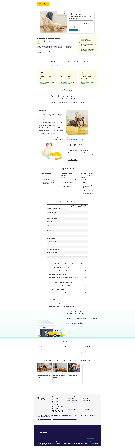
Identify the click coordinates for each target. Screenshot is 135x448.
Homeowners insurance (87, 400)
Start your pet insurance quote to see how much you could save (67, 83)
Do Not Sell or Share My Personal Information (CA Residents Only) (65, 419)
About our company (71, 398)
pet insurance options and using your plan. (75, 139)
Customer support (65, 3)
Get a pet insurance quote (67, 90)
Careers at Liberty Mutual (72, 400)
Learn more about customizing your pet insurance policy (47, 83)
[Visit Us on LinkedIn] (62, 411)
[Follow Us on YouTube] (59, 411)
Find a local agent (73, 3)
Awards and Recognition (72, 409)
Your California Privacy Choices (45, 419)
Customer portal (84, 47)
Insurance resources (86, 409)
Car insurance (85, 398)
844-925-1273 (55, 401)
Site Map (80, 415)
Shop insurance (53, 3)
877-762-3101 (55, 408)
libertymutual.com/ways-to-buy (84, 429)
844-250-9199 (66, 348)
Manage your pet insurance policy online (88, 348)
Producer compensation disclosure (43, 416)
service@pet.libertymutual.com (68, 350)
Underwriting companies (88, 415)
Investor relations (71, 402)
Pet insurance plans (84, 39)
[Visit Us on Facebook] (53, 411)
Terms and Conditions (66, 415)
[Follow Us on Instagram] (56, 411)
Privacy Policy (39, 415)
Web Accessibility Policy (55, 415)
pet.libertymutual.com (90, 438)
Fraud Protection (74, 415)
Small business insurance (87, 404)
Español (84, 407)
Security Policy (46, 415)
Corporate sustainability (72, 404)
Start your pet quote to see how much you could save (67, 137)
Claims (59, 3)
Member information (71, 407)
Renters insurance (86, 402)
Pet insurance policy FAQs (85, 42)
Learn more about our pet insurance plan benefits (87, 83)
